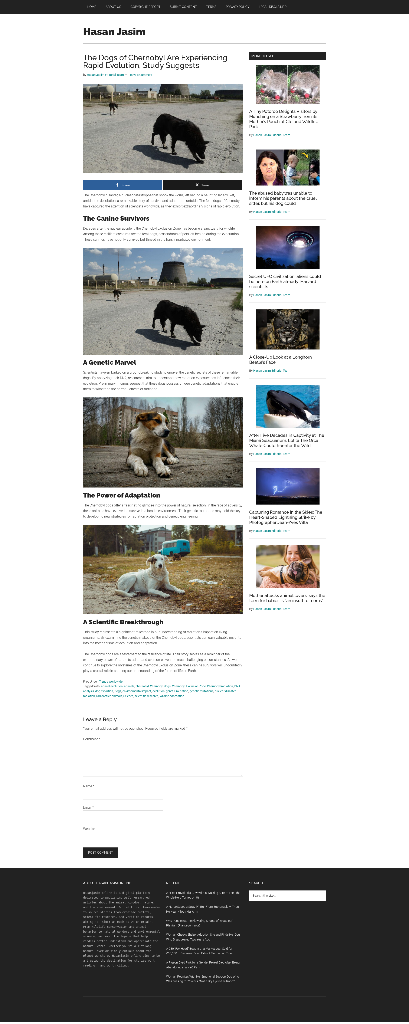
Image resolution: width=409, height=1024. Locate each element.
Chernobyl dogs (160, 686)
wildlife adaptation (172, 696)
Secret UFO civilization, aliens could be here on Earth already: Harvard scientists (285, 281)
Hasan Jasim (114, 31)
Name (88, 786)
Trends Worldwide (110, 681)
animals (129, 686)
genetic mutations (201, 691)
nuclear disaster (225, 691)
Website (89, 829)
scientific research (146, 696)
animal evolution (112, 686)
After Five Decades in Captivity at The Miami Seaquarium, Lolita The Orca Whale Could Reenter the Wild (286, 440)
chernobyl (142, 686)
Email (88, 807)
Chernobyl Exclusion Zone (189, 686)
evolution (159, 691)
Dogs (117, 691)
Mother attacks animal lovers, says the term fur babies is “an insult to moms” (287, 598)
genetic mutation (177, 691)
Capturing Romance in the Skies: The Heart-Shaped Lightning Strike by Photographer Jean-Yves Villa (285, 517)
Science (128, 696)
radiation (89, 696)
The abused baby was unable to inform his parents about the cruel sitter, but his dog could (283, 198)
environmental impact (136, 691)
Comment (91, 739)
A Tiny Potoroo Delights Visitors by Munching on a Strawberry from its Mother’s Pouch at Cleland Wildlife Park (283, 119)
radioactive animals (109, 696)
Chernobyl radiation (220, 686)
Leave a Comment (140, 74)
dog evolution (104, 691)
